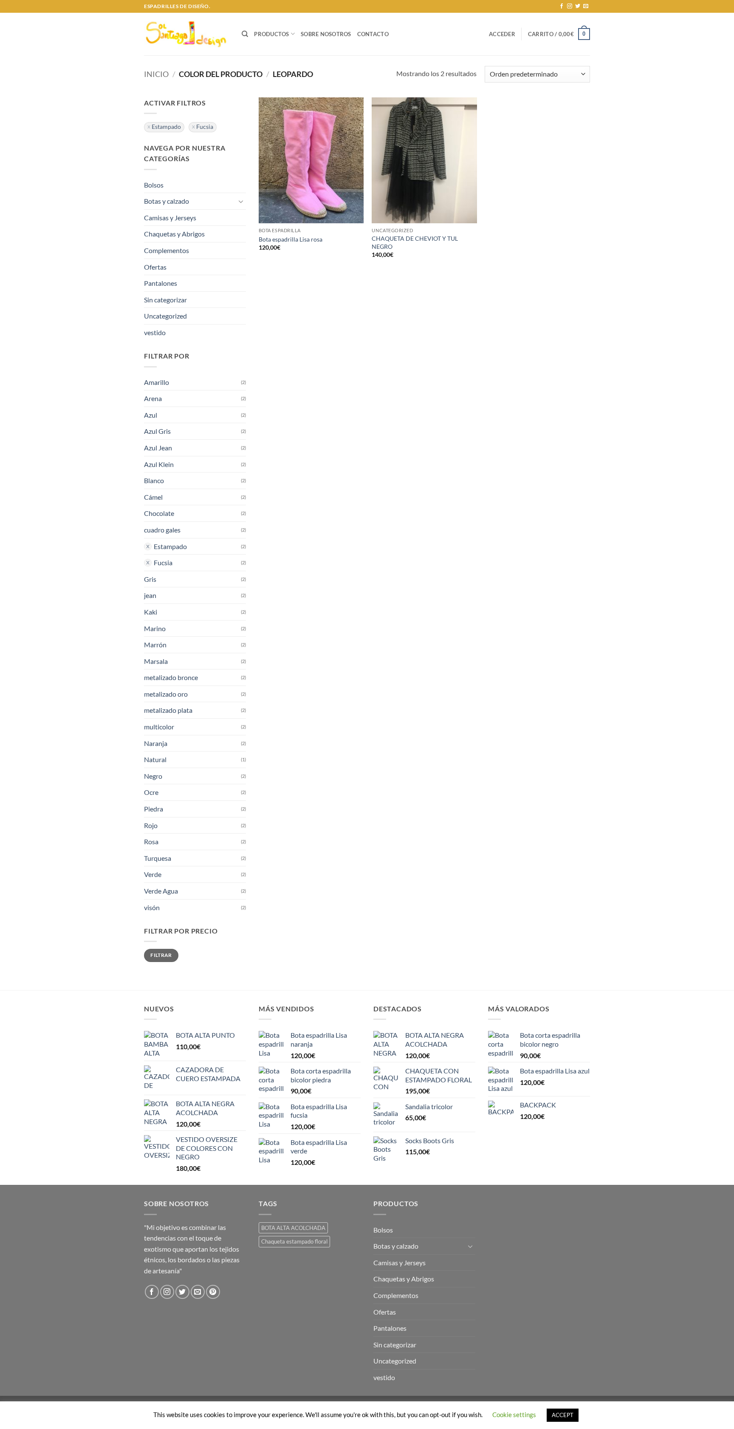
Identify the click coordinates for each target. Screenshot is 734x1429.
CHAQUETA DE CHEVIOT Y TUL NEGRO (415, 242)
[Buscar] (245, 34)
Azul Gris (157, 431)
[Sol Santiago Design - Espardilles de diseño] (186, 34)
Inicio (156, 74)
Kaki (150, 612)
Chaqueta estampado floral (294, 1241)
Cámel (153, 497)
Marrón (155, 644)
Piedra (153, 809)
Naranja (155, 743)
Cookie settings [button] (514, 1414)
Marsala (156, 661)
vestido (155, 332)
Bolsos (154, 185)
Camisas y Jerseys (170, 217)
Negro (153, 776)
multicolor (159, 727)
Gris (150, 579)
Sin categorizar (165, 300)
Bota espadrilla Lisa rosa (290, 239)
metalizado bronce (171, 677)
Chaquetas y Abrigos (174, 234)
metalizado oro (166, 694)
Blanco (154, 480)
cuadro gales (162, 530)
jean (150, 595)
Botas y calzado (166, 201)
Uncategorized (165, 316)
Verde (152, 874)
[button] (502, 34)
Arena (153, 398)
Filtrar (161, 955)
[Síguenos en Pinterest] (213, 1292)
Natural (155, 759)
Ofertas (155, 267)
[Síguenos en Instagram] (569, 6)
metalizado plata (168, 710)
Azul (150, 415)
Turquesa (157, 858)
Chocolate (159, 513)
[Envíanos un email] (585, 6)
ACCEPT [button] (562, 1415)
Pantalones (160, 283)
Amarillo (156, 382)
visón (152, 907)
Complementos (166, 250)
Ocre (151, 792)
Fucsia (204, 126)
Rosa (151, 841)
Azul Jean (158, 448)
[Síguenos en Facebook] (561, 6)
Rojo (151, 825)
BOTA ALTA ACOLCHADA (293, 1227)
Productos (271, 34)
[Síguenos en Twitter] (577, 6)
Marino (155, 628)
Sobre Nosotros (326, 34)
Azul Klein (159, 464)
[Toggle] (241, 201)
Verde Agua (161, 891)
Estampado (166, 126)
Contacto (373, 34)
